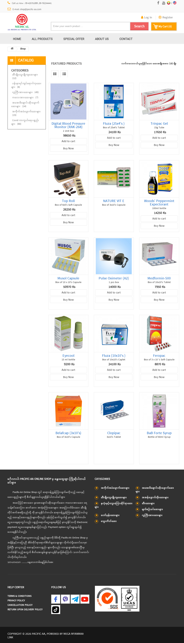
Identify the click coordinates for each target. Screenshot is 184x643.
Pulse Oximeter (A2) (114, 278)
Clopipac (113, 433)
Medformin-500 (159, 278)
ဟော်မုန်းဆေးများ (110, 515)
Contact (126, 39)
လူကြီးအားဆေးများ (25, 92)
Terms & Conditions (19, 596)
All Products (42, 39)
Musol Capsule (68, 278)
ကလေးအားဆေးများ (25, 98)
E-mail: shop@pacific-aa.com (27, 9)
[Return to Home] (12, 49)
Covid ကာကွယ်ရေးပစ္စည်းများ (25, 122)
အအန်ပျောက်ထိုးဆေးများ (155, 497)
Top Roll (68, 201)
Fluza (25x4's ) (114, 123)
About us (102, 39)
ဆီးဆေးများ (148, 503)
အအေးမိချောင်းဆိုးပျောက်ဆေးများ (25, 104)
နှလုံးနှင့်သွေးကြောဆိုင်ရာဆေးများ (114, 505)
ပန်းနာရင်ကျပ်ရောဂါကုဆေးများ (26, 85)
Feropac (159, 355)
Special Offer (73, 39)
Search (139, 26)
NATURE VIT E (113, 201)
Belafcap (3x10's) (68, 433)
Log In (147, 17)
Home (17, 39)
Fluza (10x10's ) (113, 355)
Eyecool (68, 355)
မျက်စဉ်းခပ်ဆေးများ (152, 509)
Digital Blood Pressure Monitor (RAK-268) (68, 125)
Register (167, 17)
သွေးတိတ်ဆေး (109, 521)
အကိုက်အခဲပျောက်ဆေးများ (26, 113)
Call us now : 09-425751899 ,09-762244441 (32, 3)
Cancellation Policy (20, 605)
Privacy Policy (16, 600)
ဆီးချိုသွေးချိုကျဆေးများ (25, 76)
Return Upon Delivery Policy (25, 609)
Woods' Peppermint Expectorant (159, 202)
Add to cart (68, 141)
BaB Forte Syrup (159, 433)
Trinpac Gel (159, 123)
